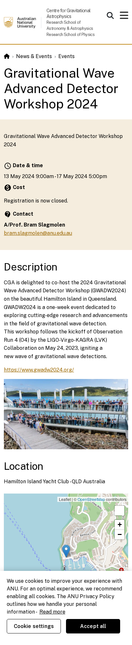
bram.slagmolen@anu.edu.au (38, 233)
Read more (52, 612)
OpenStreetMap (91, 499)
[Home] (7, 56)
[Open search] (110, 15)
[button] (66, 551)
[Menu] (124, 17)
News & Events (34, 56)
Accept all (93, 626)
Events (66, 56)
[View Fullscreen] (119, 510)
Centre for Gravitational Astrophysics (68, 13)
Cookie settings (34, 626)
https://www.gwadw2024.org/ (39, 370)
